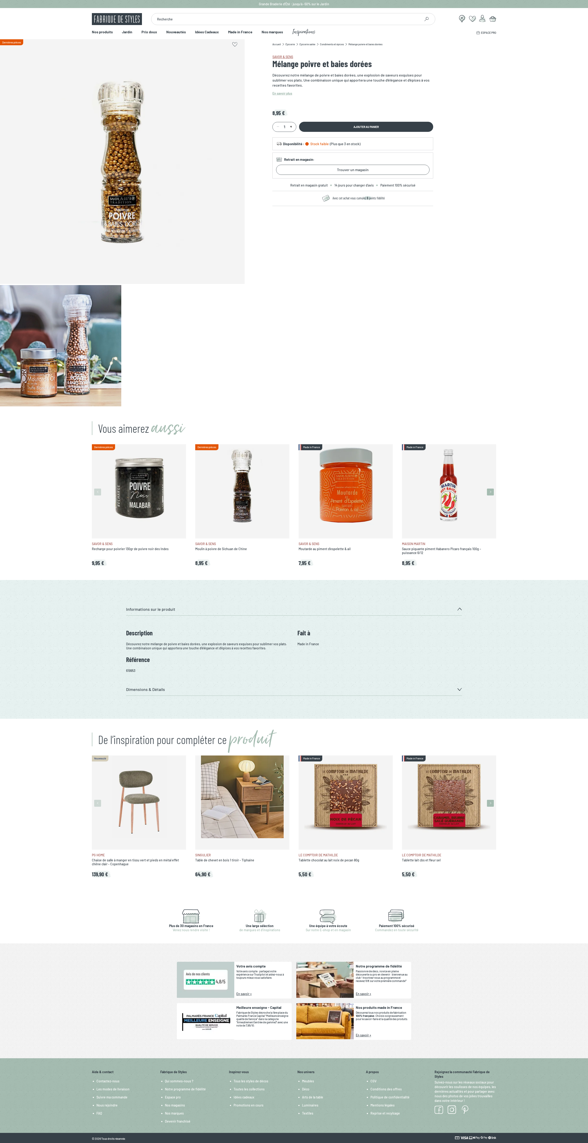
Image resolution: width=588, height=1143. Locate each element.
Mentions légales (382, 1105)
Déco (305, 1089)
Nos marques (272, 32)
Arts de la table (312, 1097)
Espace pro (173, 1097)
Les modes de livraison (113, 1089)
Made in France (240, 32)
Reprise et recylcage (385, 1113)
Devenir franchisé (177, 1121)
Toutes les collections (249, 1089)
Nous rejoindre (107, 1105)
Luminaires (310, 1105)
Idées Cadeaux (207, 32)
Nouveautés (176, 32)
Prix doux (149, 32)
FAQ (99, 1113)
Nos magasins (175, 1105)
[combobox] (286, 19)
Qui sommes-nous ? (179, 1081)
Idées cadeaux (244, 1097)
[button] (294, 609)
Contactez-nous (107, 1081)
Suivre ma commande (111, 1097)
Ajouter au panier (366, 126)
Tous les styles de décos (251, 1081)
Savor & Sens (282, 57)
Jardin (127, 32)
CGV (373, 1081)
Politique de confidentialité (390, 1097)
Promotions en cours (248, 1105)
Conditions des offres (386, 1089)
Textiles (307, 1113)
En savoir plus (282, 93)
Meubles (308, 1081)
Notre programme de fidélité (185, 1089)
